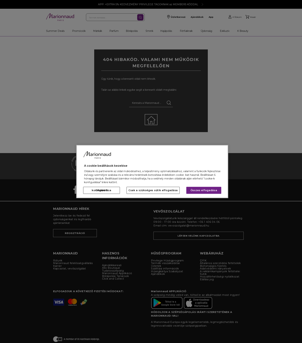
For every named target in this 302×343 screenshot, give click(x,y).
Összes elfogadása (203, 190)
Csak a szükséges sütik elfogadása (153, 190)
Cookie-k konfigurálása (101, 190)
